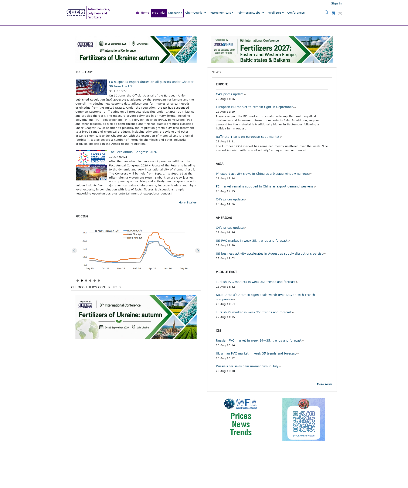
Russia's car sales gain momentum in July (247, 366)
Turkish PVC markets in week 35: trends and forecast (256, 282)
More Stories (187, 202)
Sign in (336, 3)
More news (324, 384)
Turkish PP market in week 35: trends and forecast (254, 312)
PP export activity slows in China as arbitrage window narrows (262, 173)
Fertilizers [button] (275, 12)
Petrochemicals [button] (220, 12)
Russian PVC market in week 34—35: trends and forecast (259, 340)
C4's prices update (230, 94)
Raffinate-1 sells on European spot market (247, 136)
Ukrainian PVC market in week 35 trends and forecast (256, 353)
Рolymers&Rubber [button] (249, 12)
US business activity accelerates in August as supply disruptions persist (269, 253)
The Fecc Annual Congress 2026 (133, 152)
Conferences (296, 12)
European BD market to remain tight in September (254, 107)
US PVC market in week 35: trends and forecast (252, 240)
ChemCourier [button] (194, 12)
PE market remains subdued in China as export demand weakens (264, 186)
